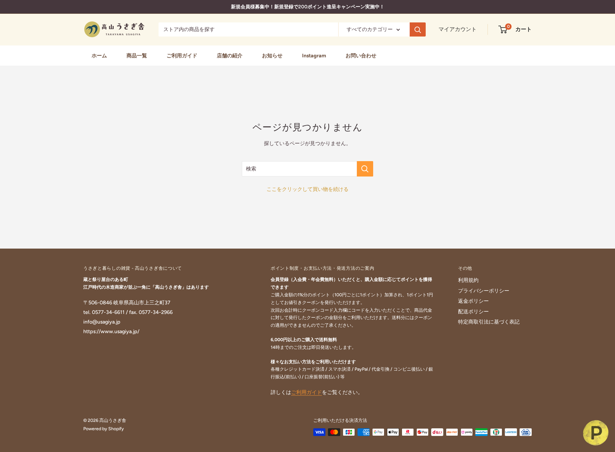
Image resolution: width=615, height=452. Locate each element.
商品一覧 (137, 56)
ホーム (99, 56)
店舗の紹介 (229, 56)
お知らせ (272, 56)
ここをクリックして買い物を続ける (307, 189)
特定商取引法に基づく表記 (489, 322)
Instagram (314, 56)
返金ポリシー (473, 301)
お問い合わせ (361, 56)
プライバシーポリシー (483, 291)
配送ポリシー (473, 311)
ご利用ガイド (182, 56)
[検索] (418, 29)
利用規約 (468, 280)
